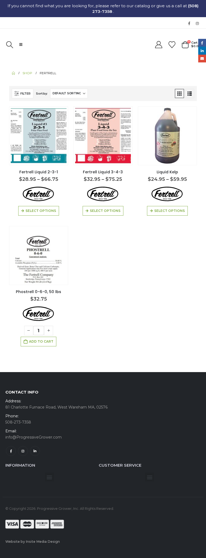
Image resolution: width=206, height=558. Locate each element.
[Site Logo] (55, 44)
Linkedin (35, 451)
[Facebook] (189, 23)
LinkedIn (202, 50)
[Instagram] (197, 23)
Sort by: (41, 93)
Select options (40, 211)
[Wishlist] (172, 44)
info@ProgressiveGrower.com (33, 437)
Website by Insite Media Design (32, 542)
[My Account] (158, 44)
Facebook (11, 451)
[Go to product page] (39, 136)
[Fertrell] (38, 194)
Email (202, 58)
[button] (9, 44)
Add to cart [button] (41, 341)
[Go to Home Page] (13, 73)
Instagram (23, 451)
